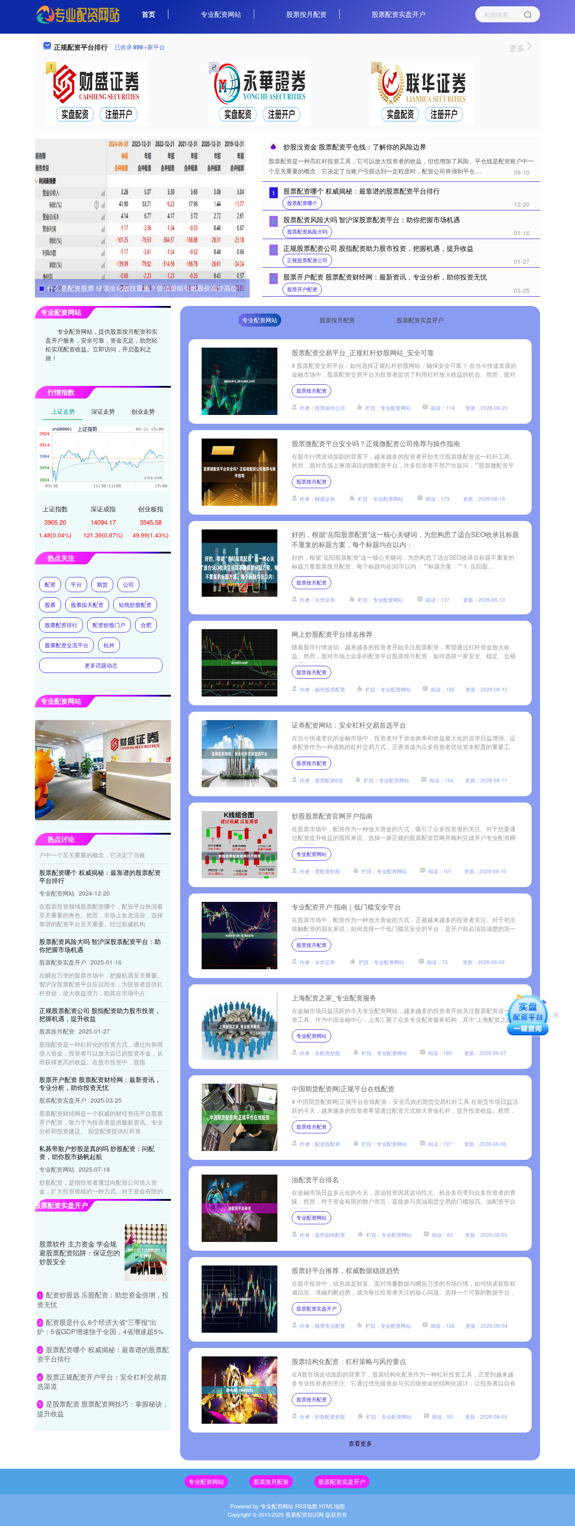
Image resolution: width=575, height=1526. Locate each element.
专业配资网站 (221, 14)
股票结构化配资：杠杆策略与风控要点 (349, 1361)
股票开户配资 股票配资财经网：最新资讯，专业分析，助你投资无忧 (385, 277)
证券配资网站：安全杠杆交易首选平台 (349, 725)
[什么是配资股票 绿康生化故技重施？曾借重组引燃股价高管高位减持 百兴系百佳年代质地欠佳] (142, 217)
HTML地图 (332, 1506)
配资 (50, 584)
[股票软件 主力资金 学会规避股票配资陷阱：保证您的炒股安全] (146, 1252)
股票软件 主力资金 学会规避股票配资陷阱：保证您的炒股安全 (79, 1252)
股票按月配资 (306, 14)
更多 (518, 47)
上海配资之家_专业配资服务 (334, 997)
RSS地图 (306, 1506)
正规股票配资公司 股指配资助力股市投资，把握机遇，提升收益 (378, 248)
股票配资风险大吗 (307, 231)
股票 (50, 605)
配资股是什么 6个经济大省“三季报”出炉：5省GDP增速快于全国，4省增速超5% (100, 1326)
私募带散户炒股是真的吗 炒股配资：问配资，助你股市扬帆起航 (96, 1135)
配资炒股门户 (109, 625)
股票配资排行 (61, 625)
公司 (128, 584)
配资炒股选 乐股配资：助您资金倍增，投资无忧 (103, 1299)
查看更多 (360, 1443)
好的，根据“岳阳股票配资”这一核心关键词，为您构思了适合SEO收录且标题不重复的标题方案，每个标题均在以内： (405, 539)
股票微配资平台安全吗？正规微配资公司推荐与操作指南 (376, 443)
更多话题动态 (101, 665)
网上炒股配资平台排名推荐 (332, 634)
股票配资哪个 (302, 202)
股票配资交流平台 (66, 645)
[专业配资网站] (78, 13)
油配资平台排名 (315, 1179)
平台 (76, 584)
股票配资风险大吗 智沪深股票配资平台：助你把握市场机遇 (371, 219)
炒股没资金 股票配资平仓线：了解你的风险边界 (354, 147)
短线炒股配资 (135, 605)
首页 (148, 14)
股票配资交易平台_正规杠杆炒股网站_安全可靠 (363, 352)
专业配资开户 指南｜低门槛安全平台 (346, 907)
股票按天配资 (87, 605)
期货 (102, 584)
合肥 (146, 625)
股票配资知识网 (304, 1514)
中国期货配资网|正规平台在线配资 (343, 1088)
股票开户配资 (302, 288)
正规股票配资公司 (307, 259)
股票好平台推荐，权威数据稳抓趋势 (345, 1270)
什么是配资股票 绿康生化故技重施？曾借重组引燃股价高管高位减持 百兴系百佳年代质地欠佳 (187, 288)
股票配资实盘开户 (399, 14)
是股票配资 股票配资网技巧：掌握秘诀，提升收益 (103, 1408)
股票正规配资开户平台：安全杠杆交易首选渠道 (102, 1381)
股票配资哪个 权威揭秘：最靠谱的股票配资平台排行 (361, 191)
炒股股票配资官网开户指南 (332, 816)
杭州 (109, 645)
